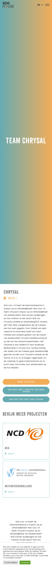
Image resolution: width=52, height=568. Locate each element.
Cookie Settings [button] (10, 562)
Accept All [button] (25, 562)
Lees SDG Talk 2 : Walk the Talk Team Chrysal (26, 390)
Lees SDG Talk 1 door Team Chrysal (26, 399)
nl (38, 5)
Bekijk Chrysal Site (26, 381)
